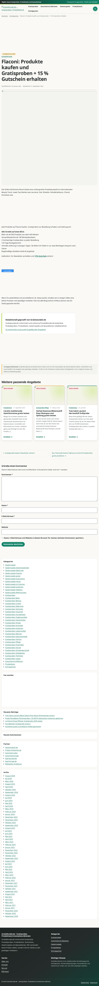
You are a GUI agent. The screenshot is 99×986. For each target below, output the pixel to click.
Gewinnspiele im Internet (15, 584)
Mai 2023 (8, 836)
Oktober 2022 (10, 856)
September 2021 (11, 891)
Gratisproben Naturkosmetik (16, 636)
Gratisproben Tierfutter (14, 656)
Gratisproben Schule (13, 647)
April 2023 (9, 839)
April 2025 (9, 787)
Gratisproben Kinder (13, 623)
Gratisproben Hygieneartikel (16, 617)
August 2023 (10, 828)
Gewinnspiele (65, 6)
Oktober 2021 (10, 889)
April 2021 (9, 900)
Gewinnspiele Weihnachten (15, 592)
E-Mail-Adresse (8, 516)
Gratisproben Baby (12, 598)
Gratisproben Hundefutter (15, 614)
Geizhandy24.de (11, 747)
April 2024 (9, 806)
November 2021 (11, 886)
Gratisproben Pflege (42, 408)
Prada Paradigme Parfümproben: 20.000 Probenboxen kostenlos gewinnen (34, 718)
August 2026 (10, 776)
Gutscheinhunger (12, 756)
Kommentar (7, 474)
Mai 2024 (8, 803)
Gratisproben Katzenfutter (15, 620)
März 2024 (9, 809)
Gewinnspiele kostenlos (14, 587)
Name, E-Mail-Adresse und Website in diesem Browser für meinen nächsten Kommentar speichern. (44, 538)
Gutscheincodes (11, 753)
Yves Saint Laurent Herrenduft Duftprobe (79, 412)
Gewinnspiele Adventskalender (17, 568)
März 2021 (9, 902)
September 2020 (11, 916)
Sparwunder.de (11, 758)
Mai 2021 (8, 897)
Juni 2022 (8, 867)
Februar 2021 (10, 905)
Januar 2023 (10, 847)
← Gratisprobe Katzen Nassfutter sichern (19, 453)
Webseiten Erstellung (13, 764)
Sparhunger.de (11, 761)
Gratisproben (33, 6)
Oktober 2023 (10, 822)
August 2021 (10, 894)
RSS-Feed (5, 971)
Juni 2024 (8, 800)
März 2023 (9, 842)
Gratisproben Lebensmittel (15, 631)
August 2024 (10, 795)
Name (5, 505)
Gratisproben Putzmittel (14, 645)
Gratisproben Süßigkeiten (15, 653)
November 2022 (11, 853)
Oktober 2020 (10, 913)
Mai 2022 (8, 869)
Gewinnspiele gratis (12, 576)
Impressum (93, 982)
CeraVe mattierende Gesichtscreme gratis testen (16, 412)
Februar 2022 (10, 878)
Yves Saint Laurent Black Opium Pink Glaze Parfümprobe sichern (30, 715)
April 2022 (9, 872)
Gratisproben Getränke (14, 609)
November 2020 (11, 911)
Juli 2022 (8, 864)
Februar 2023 (10, 844)
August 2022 (10, 861)
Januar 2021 (10, 908)
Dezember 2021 (11, 883)
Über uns (5, 961)
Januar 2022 (10, 880)
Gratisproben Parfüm (13, 639)
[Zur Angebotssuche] (95, 9)
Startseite (5, 16)
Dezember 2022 (11, 850)
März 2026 (9, 781)
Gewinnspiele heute (13, 581)
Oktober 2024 (10, 789)
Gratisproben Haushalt (14, 612)
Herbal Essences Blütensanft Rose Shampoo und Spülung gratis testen (49, 413)
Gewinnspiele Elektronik (14, 570)
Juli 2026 (8, 778)
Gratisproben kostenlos (14, 628)
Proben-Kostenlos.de (13, 750)
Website (5, 527)
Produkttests (77, 6)
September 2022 (11, 858)
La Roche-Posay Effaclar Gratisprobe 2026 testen (24, 721)
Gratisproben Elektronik (14, 606)
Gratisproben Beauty (13, 601)
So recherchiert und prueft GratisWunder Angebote (26, 330)
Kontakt (5, 965)
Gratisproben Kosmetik (14, 625)
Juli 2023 (8, 831)
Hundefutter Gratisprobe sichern (18, 724)
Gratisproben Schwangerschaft (17, 650)
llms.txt (4, 968)
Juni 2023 (8, 833)
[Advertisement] (49, 33)
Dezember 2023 (11, 817)
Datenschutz (85, 982)
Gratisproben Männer (13, 634)
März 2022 (9, 875)
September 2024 (11, 792)
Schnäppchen (33, 11)
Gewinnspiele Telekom (13, 590)
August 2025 (10, 784)
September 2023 (11, 825)
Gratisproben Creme (13, 603)
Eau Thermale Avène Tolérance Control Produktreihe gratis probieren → (72, 454)
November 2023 (11, 820)
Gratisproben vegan (13, 658)
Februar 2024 (10, 811)
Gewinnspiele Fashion (13, 573)
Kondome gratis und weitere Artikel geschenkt (23, 726)
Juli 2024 (8, 798)
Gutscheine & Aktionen (49, 6)
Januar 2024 (10, 814)
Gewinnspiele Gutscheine (15, 579)
